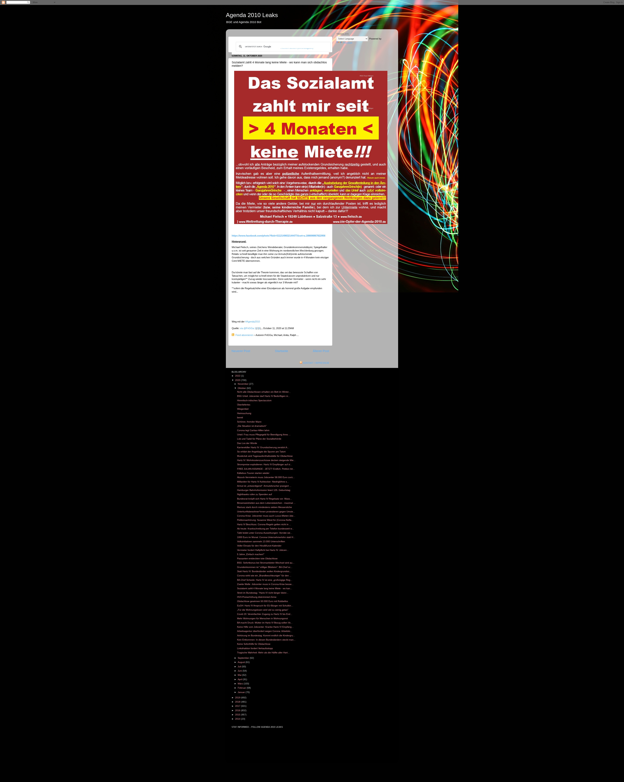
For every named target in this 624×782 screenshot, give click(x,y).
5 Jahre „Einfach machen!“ (250, 554)
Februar (242, 688)
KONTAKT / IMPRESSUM (316, 363)
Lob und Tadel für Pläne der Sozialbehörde (259, 439)
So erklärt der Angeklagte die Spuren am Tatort (261, 451)
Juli (240, 666)
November (243, 384)
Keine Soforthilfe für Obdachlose (253, 644)
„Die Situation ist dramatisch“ (252, 426)
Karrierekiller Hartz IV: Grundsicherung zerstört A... (263, 447)
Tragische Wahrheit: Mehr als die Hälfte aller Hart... (263, 652)
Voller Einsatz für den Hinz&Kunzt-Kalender (259, 546)
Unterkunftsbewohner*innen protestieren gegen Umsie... (266, 511)
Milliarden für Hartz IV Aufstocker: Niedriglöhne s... (263, 482)
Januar (242, 692)
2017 (238, 706)
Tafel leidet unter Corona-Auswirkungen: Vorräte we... (264, 533)
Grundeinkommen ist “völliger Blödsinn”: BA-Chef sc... (264, 567)
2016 (238, 710)
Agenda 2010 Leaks (252, 15)
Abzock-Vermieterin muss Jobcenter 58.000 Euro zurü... (266, 477)
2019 (238, 697)
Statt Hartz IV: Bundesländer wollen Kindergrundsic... (264, 571)
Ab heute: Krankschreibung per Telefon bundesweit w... (265, 528)
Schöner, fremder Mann (249, 422)
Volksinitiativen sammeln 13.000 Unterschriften (261, 541)
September (244, 658)
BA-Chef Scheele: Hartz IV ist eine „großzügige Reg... (264, 580)
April (240, 679)
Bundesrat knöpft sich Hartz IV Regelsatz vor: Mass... (264, 499)
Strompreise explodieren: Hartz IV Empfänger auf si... (264, 464)
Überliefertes (243, 405)
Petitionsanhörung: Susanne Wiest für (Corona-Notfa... (265, 520)
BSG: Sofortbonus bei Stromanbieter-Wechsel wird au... (265, 563)
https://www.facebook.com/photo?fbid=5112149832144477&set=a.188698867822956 (278, 235)
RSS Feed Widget (366, 76)
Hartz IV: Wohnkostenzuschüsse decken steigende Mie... (266, 460)
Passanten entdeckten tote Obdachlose (257, 558)
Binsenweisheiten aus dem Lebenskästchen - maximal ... (266, 503)
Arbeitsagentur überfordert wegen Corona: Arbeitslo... (264, 631)
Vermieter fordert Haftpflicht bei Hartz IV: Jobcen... (263, 550)
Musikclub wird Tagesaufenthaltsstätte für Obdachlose (265, 456)
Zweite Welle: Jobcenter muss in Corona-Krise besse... (265, 584)
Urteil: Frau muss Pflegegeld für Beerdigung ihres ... (264, 434)
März (241, 683)
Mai (240, 675)
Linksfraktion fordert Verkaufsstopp (255, 648)
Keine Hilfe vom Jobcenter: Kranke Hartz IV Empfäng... (265, 627)
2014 (238, 719)
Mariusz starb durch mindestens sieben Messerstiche (264, 507)
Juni (240, 671)
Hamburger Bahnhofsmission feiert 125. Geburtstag (263, 490)
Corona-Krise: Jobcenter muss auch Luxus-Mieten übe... (266, 516)
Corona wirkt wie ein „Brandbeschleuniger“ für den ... (264, 575)
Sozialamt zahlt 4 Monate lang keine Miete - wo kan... (264, 588)
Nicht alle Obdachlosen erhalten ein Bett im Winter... (264, 392)
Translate (347, 43)
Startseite (281, 351)
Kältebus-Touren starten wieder (253, 473)
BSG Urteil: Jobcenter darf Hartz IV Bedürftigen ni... (263, 396)
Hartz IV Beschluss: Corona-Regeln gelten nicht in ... (264, 524)
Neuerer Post (241, 351)
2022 (238, 376)
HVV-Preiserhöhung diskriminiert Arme (257, 597)
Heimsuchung (244, 413)
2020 (238, 380)
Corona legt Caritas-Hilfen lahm (253, 430)
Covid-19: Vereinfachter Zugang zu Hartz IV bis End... (264, 614)
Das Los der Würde (247, 443)
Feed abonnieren (244, 335)
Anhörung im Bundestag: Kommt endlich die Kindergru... (266, 635)
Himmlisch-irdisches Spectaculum (254, 400)
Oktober (242, 388)
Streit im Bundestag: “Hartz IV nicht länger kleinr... (262, 593)
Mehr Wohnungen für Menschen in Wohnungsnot (262, 618)
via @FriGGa (247, 328)
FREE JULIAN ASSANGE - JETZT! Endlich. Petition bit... (266, 469)
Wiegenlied (242, 409)
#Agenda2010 (252, 321)
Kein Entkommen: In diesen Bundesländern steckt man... (266, 640)
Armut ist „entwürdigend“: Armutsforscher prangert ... (264, 486)
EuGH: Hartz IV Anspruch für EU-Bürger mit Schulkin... (265, 605)
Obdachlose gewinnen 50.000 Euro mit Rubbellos (263, 601)
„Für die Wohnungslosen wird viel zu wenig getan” (262, 610)
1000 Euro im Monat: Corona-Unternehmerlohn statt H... (266, 537)
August (242, 662)
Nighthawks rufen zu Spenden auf (254, 494)
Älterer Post (321, 351)
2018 (238, 702)
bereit (240, 417)
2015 (238, 714)
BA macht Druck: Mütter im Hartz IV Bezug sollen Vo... (264, 623)
